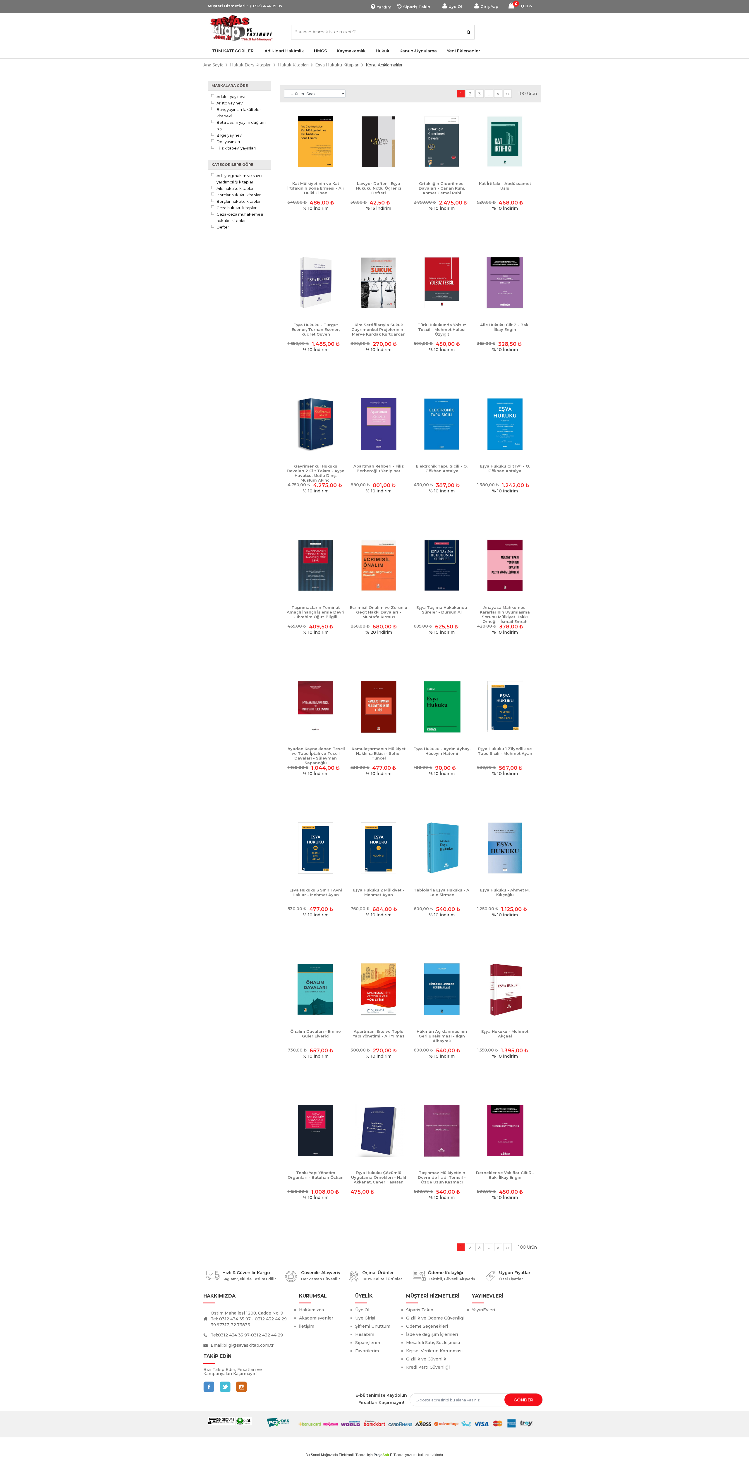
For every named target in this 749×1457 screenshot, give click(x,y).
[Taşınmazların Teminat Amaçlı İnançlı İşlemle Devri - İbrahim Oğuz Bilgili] (315, 566)
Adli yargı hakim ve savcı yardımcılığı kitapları (239, 178)
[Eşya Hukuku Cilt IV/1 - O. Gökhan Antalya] (505, 424)
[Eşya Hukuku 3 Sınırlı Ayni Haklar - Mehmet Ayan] (315, 848)
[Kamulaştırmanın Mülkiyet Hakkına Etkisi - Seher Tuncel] (378, 707)
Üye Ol (455, 6)
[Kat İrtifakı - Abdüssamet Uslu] (505, 142)
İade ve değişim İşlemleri (432, 1334)
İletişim (306, 1326)
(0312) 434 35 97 (266, 6)
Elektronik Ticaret (352, 1455)
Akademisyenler (316, 1318)
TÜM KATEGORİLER (233, 51)
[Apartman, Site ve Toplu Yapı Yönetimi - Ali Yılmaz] (378, 989)
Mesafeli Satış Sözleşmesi (433, 1342)
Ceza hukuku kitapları (237, 207)
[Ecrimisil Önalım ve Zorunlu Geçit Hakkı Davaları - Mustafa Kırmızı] (378, 566)
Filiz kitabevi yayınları (236, 148)
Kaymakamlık (351, 51)
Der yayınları (228, 141)
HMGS (320, 51)
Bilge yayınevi (230, 135)
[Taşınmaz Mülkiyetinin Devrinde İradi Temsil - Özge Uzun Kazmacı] (441, 1131)
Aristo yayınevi (230, 103)
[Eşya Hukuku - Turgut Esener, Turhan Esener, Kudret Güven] (315, 283)
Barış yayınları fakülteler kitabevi (239, 112)
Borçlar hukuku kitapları (239, 195)
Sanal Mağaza (322, 1455)
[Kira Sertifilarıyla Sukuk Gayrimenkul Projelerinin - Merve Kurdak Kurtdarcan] (378, 283)
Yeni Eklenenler (463, 51)
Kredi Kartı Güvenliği (428, 1367)
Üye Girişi (365, 1318)
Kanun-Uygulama (418, 51)
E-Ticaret (397, 1455)
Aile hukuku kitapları (236, 188)
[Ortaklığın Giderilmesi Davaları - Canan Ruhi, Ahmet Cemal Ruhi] (441, 142)
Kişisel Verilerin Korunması (434, 1350)
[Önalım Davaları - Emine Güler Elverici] (315, 989)
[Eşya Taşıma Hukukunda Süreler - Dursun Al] (441, 566)
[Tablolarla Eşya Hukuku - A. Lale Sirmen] (441, 848)
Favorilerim (367, 1350)
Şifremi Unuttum (372, 1326)
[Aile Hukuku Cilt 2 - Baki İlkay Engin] (505, 283)
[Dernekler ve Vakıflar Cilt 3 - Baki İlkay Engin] (505, 1131)
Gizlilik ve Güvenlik (426, 1359)
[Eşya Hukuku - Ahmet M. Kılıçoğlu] (505, 848)
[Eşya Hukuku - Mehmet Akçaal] (505, 989)
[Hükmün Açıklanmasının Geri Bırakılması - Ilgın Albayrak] (441, 989)
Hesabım (364, 1334)
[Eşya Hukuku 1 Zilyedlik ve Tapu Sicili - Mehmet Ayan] (505, 707)
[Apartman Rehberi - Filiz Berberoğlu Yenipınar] (378, 424)
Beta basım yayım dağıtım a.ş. (241, 125)
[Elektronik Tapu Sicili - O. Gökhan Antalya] (441, 424)
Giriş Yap (489, 6)
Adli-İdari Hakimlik (284, 51)
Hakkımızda (311, 1309)
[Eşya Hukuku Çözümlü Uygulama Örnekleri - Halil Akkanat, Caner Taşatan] (378, 1131)
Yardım (384, 7)
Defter (223, 227)
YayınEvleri (483, 1309)
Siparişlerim (367, 1342)
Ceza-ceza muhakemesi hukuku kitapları (240, 217)
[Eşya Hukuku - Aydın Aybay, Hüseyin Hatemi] (441, 707)
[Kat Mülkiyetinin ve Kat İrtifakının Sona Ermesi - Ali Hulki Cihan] (315, 142)
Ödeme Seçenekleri (427, 1326)
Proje (381, 1455)
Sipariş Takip (416, 6)
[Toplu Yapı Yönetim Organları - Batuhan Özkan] (315, 1131)
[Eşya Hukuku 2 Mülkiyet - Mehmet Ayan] (378, 848)
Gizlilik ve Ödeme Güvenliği (435, 1318)
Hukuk (382, 51)
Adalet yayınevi (231, 96)
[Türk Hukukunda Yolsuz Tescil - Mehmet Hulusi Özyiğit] (441, 283)
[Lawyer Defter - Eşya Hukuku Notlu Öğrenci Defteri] (378, 142)
